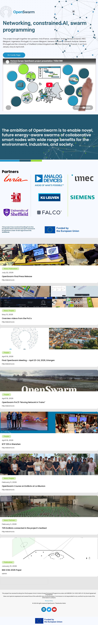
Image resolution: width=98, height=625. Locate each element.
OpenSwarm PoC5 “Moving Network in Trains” (23, 402)
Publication (13, 269)
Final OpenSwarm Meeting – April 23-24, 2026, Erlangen (28, 360)
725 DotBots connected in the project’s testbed (24, 528)
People (11, 311)
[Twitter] (49, 609)
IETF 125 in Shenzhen (11, 444)
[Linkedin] (43, 609)
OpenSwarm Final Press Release (17, 276)
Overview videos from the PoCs (17, 318)
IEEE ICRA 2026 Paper (12, 570)
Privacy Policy (49, 601)
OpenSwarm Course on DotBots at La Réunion (23, 486)
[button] (73, 11)
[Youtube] (54, 609)
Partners (12, 520)
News (6, 269)
